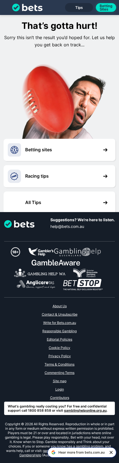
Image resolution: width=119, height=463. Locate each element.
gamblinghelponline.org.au (85, 410)
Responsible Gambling (59, 331)
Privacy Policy (59, 356)
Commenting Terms (59, 373)
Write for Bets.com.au (59, 323)
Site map (59, 381)
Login (59, 389)
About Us (60, 306)
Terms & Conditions (59, 364)
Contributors (59, 398)
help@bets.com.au (67, 226)
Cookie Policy (59, 348)
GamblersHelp (30, 455)
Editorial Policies (59, 339)
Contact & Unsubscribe (59, 314)
